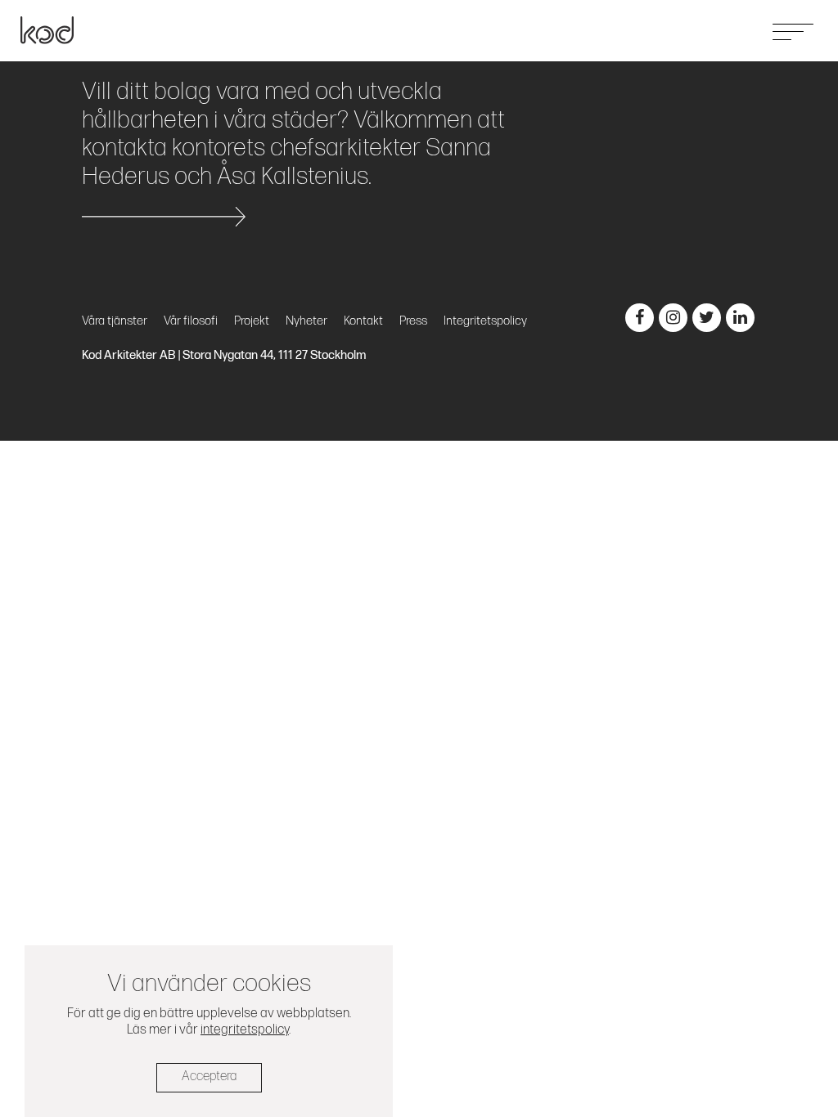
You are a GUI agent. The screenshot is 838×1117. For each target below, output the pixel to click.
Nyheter (671, 30)
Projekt (616, 30)
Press (413, 321)
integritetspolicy (244, 1030)
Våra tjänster (550, 30)
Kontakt (728, 30)
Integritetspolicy (485, 321)
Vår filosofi (191, 321)
